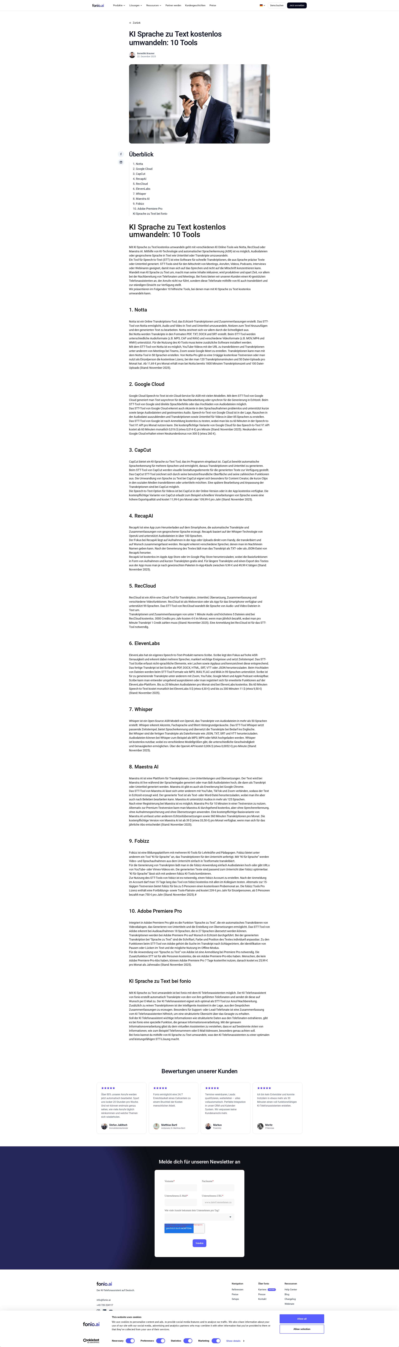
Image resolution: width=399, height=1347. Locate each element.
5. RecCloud (140, 183)
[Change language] (263, 5)
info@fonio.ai (104, 1300)
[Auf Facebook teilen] (121, 154)
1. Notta (138, 163)
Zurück (136, 22)
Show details (233, 1341)
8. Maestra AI (141, 198)
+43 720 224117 (105, 1305)
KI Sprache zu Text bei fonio (150, 213)
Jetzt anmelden (296, 5)
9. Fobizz (138, 203)
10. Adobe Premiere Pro (147, 208)
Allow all (302, 1318)
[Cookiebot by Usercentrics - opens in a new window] (91, 1341)
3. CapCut (139, 173)
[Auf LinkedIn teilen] (121, 162)
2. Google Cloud (142, 168)
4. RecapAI (139, 178)
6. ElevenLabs (141, 188)
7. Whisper (139, 193)
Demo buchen (277, 5)
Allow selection (301, 1329)
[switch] (160, 1340)
